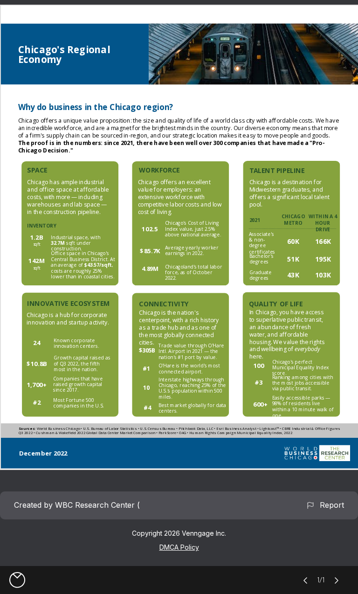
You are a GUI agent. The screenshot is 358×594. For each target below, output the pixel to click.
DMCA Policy (179, 547)
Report (329, 505)
